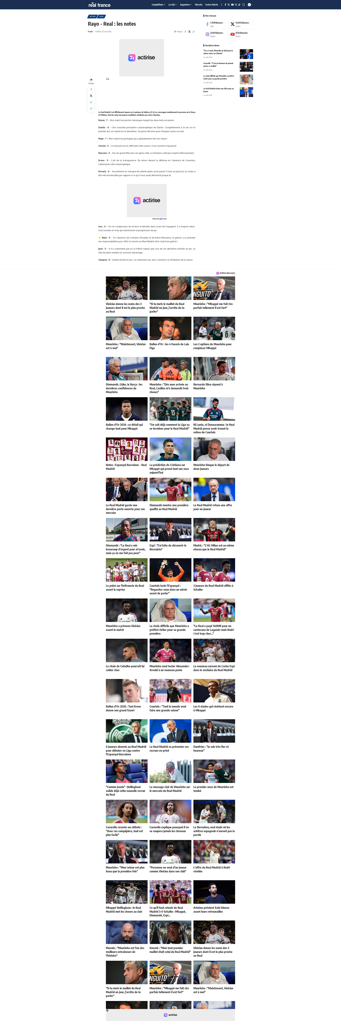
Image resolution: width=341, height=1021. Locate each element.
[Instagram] (236, 5)
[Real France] (105, 4)
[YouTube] (232, 5)
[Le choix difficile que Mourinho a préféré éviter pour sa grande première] (246, 79)
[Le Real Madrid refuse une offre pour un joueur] (246, 92)
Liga (101, 16)
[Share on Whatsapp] (91, 102)
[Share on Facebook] (185, 31)
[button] (221, 4)
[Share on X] (189, 31)
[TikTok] (239, 5)
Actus (93, 16)
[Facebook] (225, 5)
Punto (90, 31)
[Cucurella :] (246, 67)
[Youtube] (241, 34)
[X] (228, 5)
